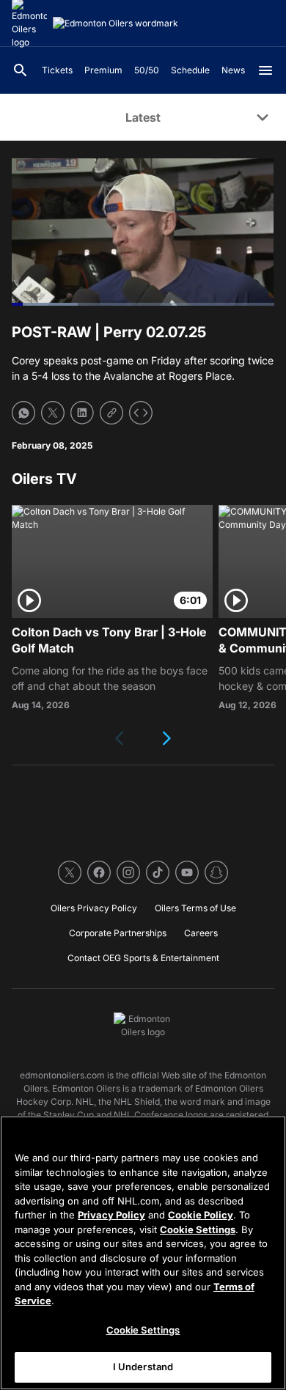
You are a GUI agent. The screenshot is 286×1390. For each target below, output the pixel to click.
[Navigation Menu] (265, 70)
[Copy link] (111, 412)
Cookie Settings (197, 1229)
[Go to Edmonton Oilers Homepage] (115, 23)
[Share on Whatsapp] (23, 412)
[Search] (20, 70)
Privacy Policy (111, 1215)
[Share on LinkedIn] (82, 412)
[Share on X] (53, 412)
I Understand (143, 1366)
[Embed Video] (141, 412)
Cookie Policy (200, 1215)
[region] (143, 1253)
